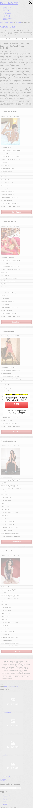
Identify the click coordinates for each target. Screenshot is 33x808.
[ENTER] (16, 406)
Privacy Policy (18, 413)
